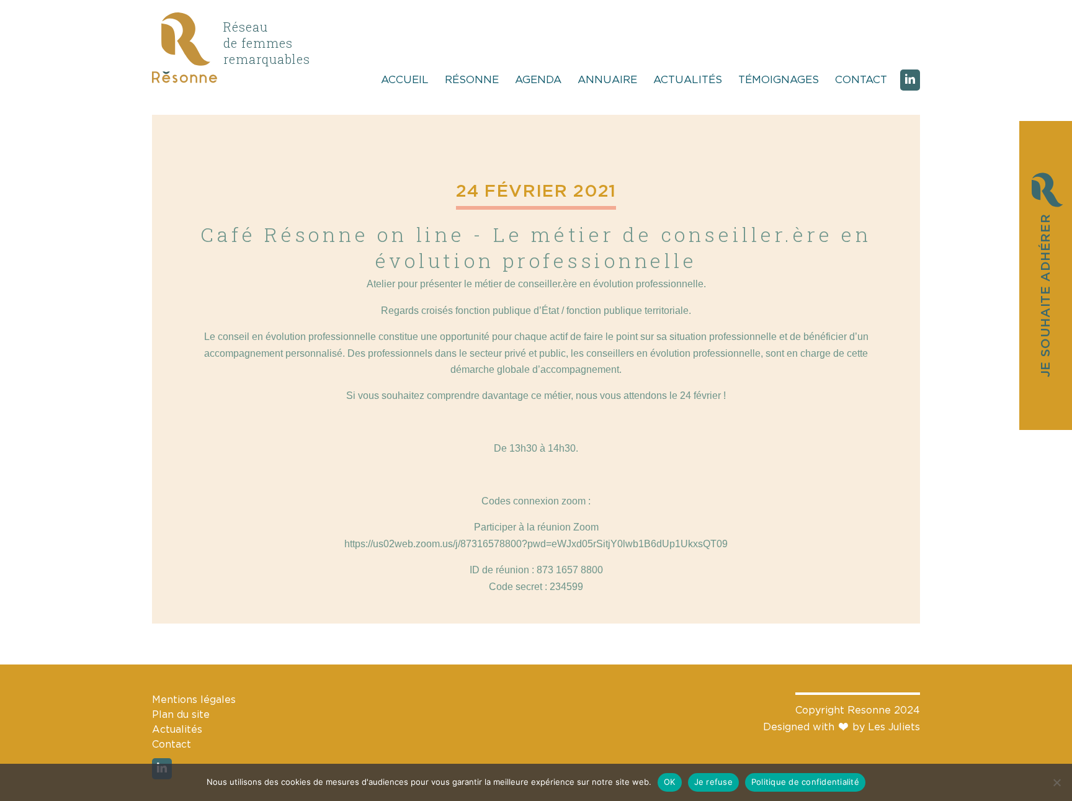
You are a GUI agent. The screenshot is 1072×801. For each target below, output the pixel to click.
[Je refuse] (1056, 782)
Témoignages (778, 79)
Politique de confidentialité (805, 782)
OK (670, 782)
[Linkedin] (910, 80)
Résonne (472, 79)
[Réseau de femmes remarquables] (184, 80)
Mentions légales (194, 700)
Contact (861, 79)
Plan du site (181, 715)
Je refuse (713, 782)
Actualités (687, 79)
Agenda (538, 79)
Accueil (405, 79)
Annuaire (607, 79)
